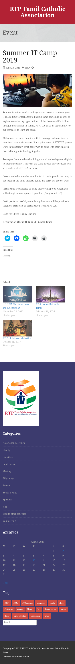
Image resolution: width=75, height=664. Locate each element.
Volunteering (9, 521)
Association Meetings (14, 443)
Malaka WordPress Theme (16, 656)
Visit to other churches (14, 513)
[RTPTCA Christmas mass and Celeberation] (17, 294)
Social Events (10, 492)
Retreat (6, 485)
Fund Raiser (9, 464)
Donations (8, 457)
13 (34, 560)
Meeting (7, 471)
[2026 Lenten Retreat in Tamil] (50, 294)
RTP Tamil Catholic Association (37, 12)
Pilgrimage (8, 478)
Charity (6, 450)
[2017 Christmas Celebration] (17, 328)
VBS (5, 506)
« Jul (5, 583)
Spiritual (7, 499)
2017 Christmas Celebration (17, 338)
